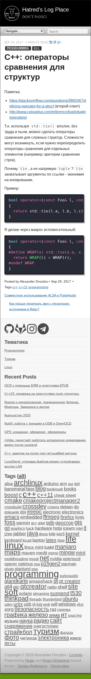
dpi (23, 512)
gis (78, 522)
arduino (51, 483)
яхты (9, 643)
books (70, 488)
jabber (19, 533)
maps (12, 552)
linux (14, 545)
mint (80, 552)
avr (77, 483)
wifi (54, 604)
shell (62, 587)
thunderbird (52, 599)
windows (67, 604)
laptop (38, 540)
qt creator (69, 581)
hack (30, 528)
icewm (69, 528)
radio (52, 587)
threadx (35, 599)
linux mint (33, 547)
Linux (8, 367)
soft (11, 592)
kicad (27, 540)
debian (66, 507)
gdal (41, 523)
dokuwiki (11, 512)
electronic (52, 512)
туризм (46, 631)
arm (63, 483)
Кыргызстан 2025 (17, 415)
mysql (34, 559)
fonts (79, 517)
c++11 (23, 287)
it (85, 528)
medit (41, 552)
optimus (25, 564)
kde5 (60, 534)
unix (18, 604)
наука (26, 621)
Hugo (29, 661)
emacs (11, 517)
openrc (10, 564)
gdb (50, 522)
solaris (25, 593)
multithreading (16, 559)
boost (11, 495)
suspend (59, 593)
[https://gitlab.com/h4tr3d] (20, 332)
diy (76, 507)
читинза (28, 638)
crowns (53, 507)
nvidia (56, 558)
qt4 (8, 586)
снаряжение (18, 626)
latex (51, 540)
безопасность (31, 609)
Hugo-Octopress (56, 661)
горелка (63, 610)
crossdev (34, 506)
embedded (31, 517)
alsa (8, 483)
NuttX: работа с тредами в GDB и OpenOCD (37, 423)
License (75, 655)
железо (38, 614)
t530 (76, 593)
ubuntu (70, 599)
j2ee (8, 534)
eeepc (34, 512)
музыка (11, 621)
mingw (67, 552)
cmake (13, 500)
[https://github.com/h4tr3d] (9, 332)
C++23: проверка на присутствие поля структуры (41, 393)
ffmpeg (51, 517)
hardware (43, 528)
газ (53, 609)
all (21, 476)
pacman (68, 564)
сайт (56, 620)
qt (55, 581)
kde (52, 534)
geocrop (64, 522)
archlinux (28, 483)
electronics (73, 512)
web (46, 604)
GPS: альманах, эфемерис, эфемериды (35, 432)
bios (30, 488)
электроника (53, 638)
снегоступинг (46, 626)
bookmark (55, 489)
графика (15, 614)
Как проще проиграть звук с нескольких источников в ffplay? (39, 306)
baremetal (14, 488)
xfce (80, 604)
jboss (43, 534)
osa (37, 564)
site (73, 586)
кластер (75, 616)
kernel (72, 534)
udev (8, 604)
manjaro (65, 546)
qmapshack (40, 581)
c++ (37, 48)
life (71, 539)
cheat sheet (65, 495)
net (44, 558)
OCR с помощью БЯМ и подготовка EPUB (36, 385)
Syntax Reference (32, 666)
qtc (16, 587)
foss (9, 522)
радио (41, 620)
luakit (49, 547)
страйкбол (18, 632)
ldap (61, 540)
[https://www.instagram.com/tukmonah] (32, 332)
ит (64, 614)
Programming (14, 350)
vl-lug (37, 604)
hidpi (57, 528)
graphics (18, 528)
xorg (9, 609)
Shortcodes (59, 666)
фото (11, 637)
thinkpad (16, 598)
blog (40, 488)
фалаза (66, 633)
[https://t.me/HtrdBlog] (43, 332)
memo (53, 553)
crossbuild (12, 507)
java (32, 533)
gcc (34, 523)
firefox (67, 517)
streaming (41, 594)
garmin (23, 522)
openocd (71, 558)
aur (70, 484)
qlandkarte (16, 581)
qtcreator (33, 586)
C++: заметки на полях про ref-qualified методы (40, 453)
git (7, 528)
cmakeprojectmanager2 (51, 501)
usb (27, 604)
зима (54, 615)
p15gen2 (50, 564)
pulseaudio (69, 576)
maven (28, 552)
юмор (75, 638)
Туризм (9, 359)
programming (18, 48)
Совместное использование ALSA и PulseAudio (40, 295)
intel (79, 528)
